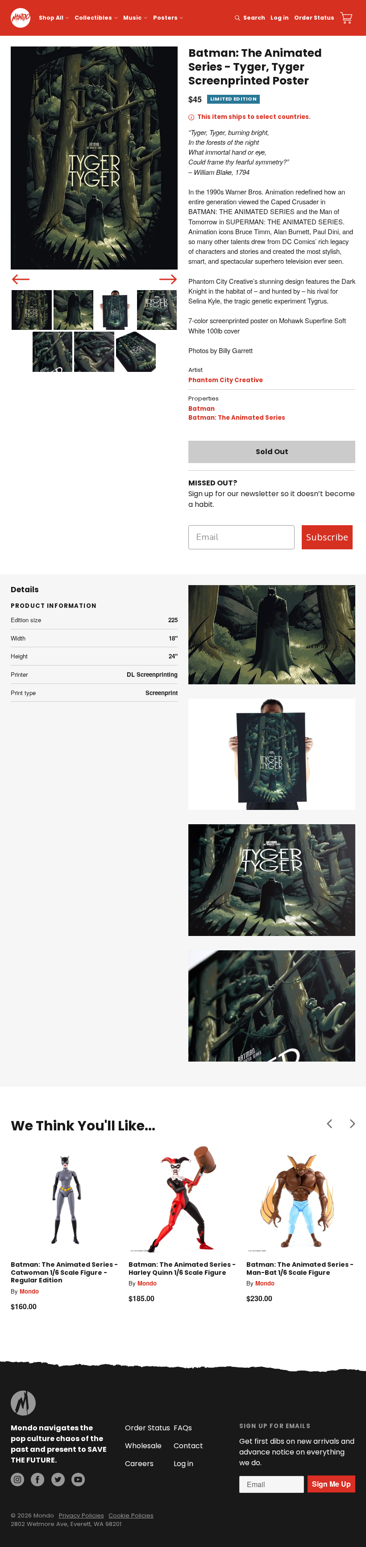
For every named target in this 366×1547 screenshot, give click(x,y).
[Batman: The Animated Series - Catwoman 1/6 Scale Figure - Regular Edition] (65, 1199)
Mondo (29, 1291)
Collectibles (93, 17)
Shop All (51, 17)
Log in (279, 17)
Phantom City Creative (225, 380)
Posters (165, 17)
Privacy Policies (81, 1515)
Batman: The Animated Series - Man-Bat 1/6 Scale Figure (300, 1268)
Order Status (314, 17)
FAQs (183, 1428)
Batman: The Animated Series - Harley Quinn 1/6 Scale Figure (182, 1268)
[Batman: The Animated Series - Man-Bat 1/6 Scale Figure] (300, 1199)
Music (132, 17)
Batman (201, 409)
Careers (139, 1463)
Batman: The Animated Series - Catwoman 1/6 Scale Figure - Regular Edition (64, 1272)
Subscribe (327, 537)
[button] (329, 1124)
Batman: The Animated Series (236, 417)
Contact (188, 1446)
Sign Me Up (331, 1484)
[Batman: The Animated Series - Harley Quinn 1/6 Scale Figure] (183, 1199)
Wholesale (143, 1446)
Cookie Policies (131, 1515)
